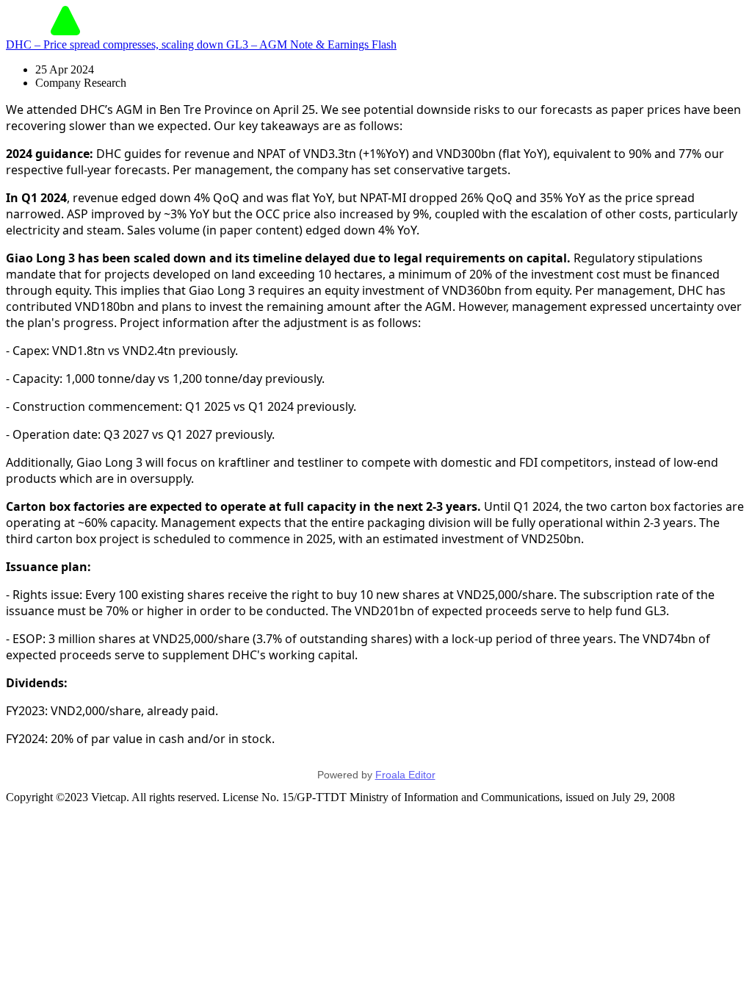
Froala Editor (405, 775)
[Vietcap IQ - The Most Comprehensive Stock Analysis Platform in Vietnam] (65, 31)
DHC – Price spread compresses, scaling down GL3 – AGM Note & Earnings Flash (201, 44)
